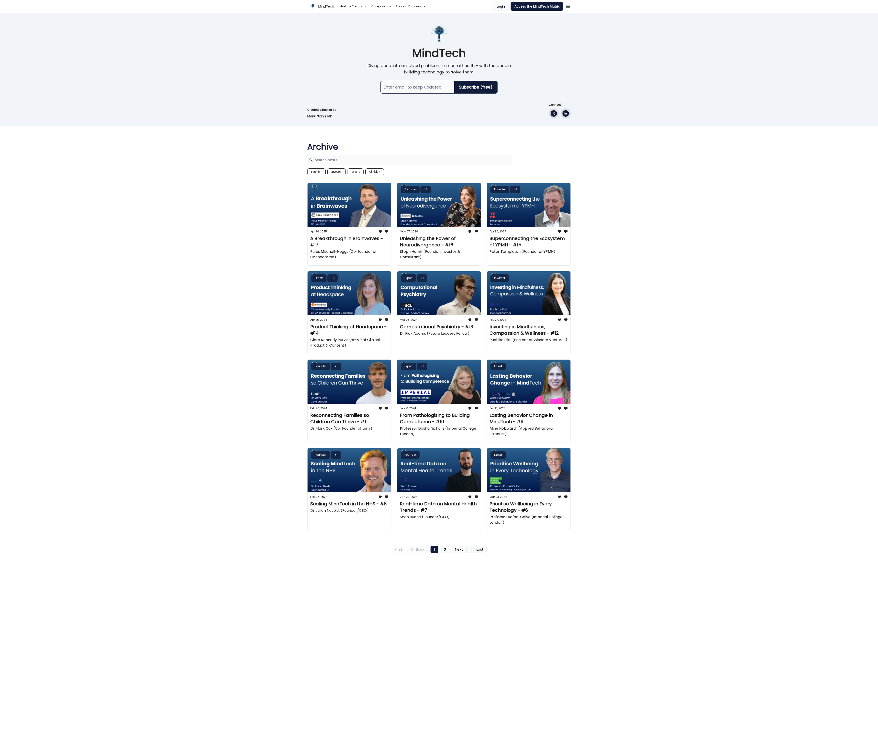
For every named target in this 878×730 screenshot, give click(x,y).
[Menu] (568, 5)
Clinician (374, 172)
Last (480, 549)
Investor (336, 172)
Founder (316, 172)
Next (459, 549)
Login (501, 6)
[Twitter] (554, 113)
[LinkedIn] (566, 113)
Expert (355, 172)
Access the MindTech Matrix (536, 6)
